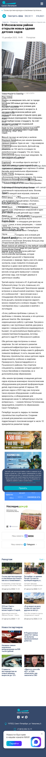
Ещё (41, 559)
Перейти (14, 743)
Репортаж (30, 37)
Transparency (24, 197)
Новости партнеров (12, 627)
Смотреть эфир (15, 16)
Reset (23, 246)
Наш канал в (18, 536)
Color (4, 197)
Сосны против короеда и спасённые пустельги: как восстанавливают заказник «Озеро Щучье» (24, 10)
